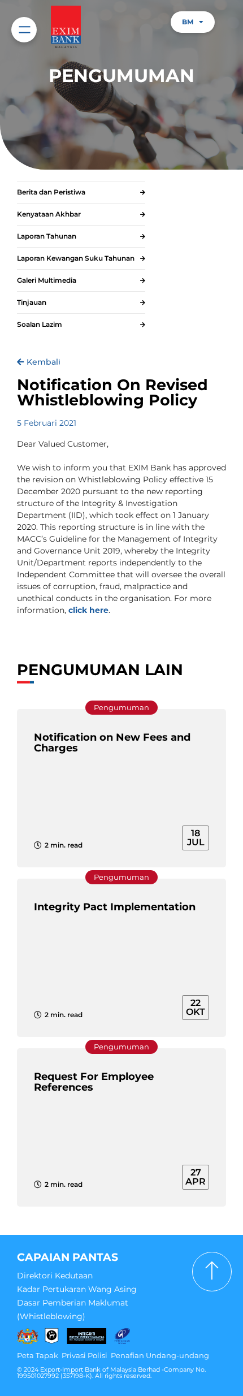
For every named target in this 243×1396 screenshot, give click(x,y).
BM (187, 22)
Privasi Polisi (84, 1355)
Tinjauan (31, 302)
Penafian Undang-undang (160, 1355)
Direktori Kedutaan (55, 1275)
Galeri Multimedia (46, 280)
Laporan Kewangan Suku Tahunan (75, 258)
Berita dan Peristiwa (51, 192)
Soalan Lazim (39, 324)
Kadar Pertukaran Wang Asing (77, 1289)
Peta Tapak (37, 1355)
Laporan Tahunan (46, 236)
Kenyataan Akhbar (49, 214)
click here (88, 610)
